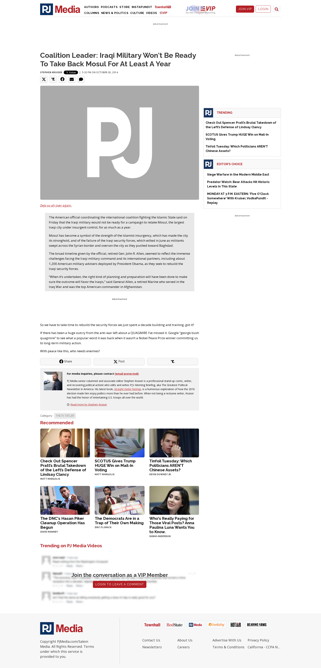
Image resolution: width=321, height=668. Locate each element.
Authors (91, 7)
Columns (91, 13)
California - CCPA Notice (264, 647)
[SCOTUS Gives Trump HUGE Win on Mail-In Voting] (119, 442)
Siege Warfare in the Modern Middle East (238, 174)
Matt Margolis (50, 479)
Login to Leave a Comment (119, 584)
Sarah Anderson (160, 536)
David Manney (49, 532)
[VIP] (163, 12)
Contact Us (151, 640)
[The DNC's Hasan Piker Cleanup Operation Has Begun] (65, 500)
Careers (183, 647)
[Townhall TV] (164, 6)
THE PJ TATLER (65, 415)
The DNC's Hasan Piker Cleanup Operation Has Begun (62, 523)
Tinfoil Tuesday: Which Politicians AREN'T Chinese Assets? (170, 465)
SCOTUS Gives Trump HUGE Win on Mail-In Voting (115, 465)
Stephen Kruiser (51, 72)
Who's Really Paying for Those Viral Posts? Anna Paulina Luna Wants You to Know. (171, 525)
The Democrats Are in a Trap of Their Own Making (119, 520)
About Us (184, 640)
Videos (151, 13)
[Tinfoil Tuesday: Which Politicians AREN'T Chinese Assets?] (174, 442)
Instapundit (142, 7)
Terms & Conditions (228, 647)
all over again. (56, 205)
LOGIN (263, 9)
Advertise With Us (227, 640)
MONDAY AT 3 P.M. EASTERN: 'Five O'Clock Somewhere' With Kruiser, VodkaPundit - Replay (238, 198)
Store (124, 7)
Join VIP (245, 9)
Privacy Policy (258, 640)
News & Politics (115, 13)
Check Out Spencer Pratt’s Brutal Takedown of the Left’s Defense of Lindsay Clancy (63, 468)
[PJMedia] (60, 9)
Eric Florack (103, 527)
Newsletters (152, 647)
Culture (137, 13)
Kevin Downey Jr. (160, 474)
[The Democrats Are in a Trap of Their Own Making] (119, 500)
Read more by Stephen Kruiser (88, 404)
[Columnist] (54, 380)
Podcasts (109, 7)
